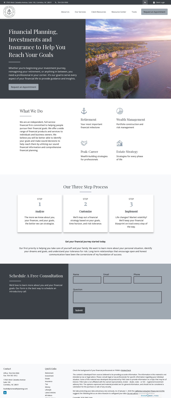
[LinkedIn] (145, 2)
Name (76, 274)
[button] (65, 11)
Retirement (49, 373)
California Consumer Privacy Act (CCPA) (149, 391)
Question (77, 289)
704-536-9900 (63, 2)
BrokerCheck (126, 370)
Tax (46, 384)
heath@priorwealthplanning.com (15, 389)
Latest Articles (50, 392)
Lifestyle (48, 390)
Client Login (160, 2)
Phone (137, 274)
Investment (49, 376)
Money (47, 387)
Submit (79, 310)
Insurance (48, 381)
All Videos (48, 395)
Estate (47, 378)
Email (106, 274)
